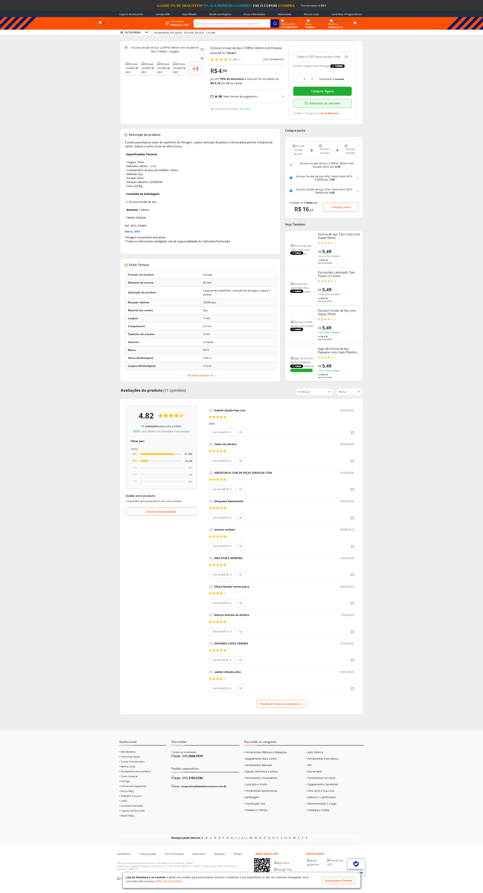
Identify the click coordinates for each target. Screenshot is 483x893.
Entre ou (333, 24)
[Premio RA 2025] (336, 860)
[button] (352, 432)
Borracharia (315, 771)
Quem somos (199, 853)
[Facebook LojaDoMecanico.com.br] (120, 878)
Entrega (125, 781)
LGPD (123, 801)
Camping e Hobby (318, 810)
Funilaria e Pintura (256, 810)
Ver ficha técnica (198, 375)
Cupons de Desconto (131, 14)
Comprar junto (341, 207)
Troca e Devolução (174, 853)
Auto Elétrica (315, 752)
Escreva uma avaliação (161, 511)
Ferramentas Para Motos (323, 758)
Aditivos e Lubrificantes (322, 797)
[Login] (338, 19)
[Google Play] (283, 869)
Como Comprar (129, 776)
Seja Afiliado (189, 14)
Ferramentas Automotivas (261, 791)
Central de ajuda (147, 853)
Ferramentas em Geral (321, 778)
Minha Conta (127, 766)
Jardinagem (252, 797)
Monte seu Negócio (220, 14)
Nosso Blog (127, 791)
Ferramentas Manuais (258, 765)
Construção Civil (255, 803)
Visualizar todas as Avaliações (280, 704)
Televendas (284, 14)
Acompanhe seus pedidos (135, 771)
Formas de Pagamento (133, 786)
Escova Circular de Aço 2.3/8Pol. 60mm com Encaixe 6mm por (327, 165)
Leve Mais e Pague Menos (347, 14)
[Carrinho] (354, 21)
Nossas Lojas (311, 14)
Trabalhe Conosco (131, 796)
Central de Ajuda (130, 756)
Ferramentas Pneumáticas (261, 778)
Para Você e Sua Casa (321, 791)
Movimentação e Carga (322, 803)
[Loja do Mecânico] (139, 23)
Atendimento (127, 751)
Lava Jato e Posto (256, 784)
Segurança (219, 853)
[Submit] (274, 23)
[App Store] (283, 863)
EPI (309, 765)
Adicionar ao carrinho (325, 103)
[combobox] (236, 23)
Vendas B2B (163, 14)
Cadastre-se (335, 27)
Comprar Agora (322, 91)
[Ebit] (316, 860)
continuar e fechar (338, 880)
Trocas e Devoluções (132, 761)
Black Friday (127, 815)
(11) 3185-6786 (192, 778)
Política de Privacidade (168, 881)
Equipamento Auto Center (261, 758)
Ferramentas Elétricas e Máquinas (266, 752)
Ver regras (245, 108)
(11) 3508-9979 (192, 756)
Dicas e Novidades (254, 14)
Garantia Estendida (131, 805)
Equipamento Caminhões (323, 784)
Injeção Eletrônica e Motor (261, 771)
